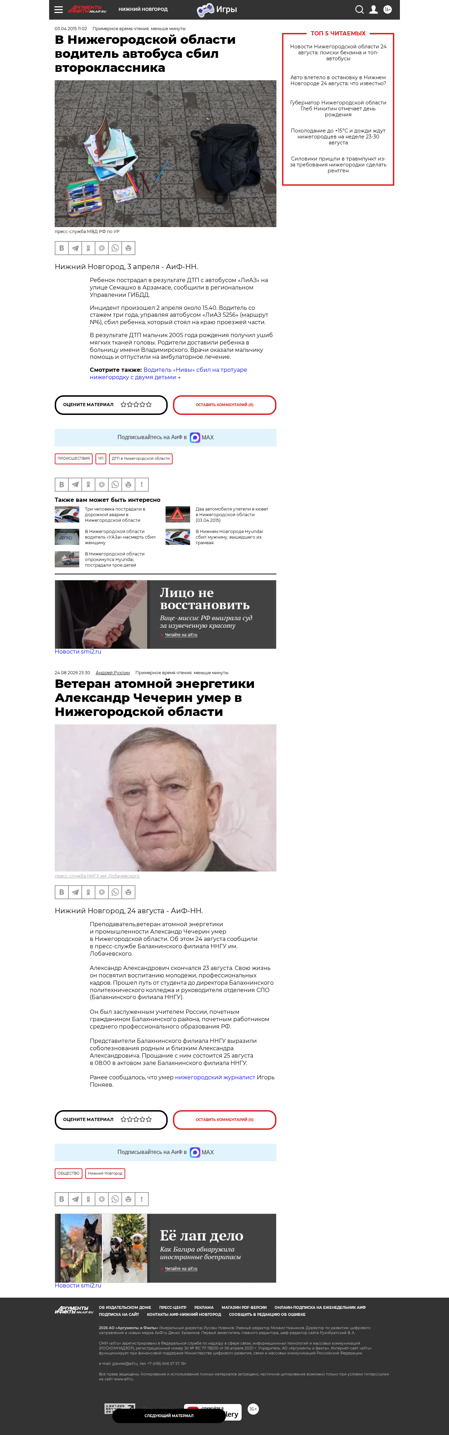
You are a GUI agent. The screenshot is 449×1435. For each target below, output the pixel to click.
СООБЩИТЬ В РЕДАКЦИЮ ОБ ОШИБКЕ (267, 1314)
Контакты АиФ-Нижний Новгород (184, 1314)
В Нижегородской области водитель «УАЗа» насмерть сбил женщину (120, 537)
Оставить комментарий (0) (225, 405)
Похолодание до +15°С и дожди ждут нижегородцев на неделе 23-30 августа (338, 137)
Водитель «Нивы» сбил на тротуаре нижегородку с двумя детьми (168, 374)
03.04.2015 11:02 (71, 28)
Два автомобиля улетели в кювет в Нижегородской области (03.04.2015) (232, 514)
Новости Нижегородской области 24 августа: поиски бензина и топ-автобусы (338, 53)
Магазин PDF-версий (244, 1307)
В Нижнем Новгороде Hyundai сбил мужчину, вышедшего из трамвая (229, 537)
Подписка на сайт (119, 1314)
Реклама (204, 1307)
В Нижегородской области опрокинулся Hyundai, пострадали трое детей (115, 559)
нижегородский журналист (215, 1077)
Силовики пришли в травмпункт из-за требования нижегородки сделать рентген (338, 165)
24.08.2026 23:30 (72, 672)
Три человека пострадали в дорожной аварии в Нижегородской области (115, 514)
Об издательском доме (125, 1307)
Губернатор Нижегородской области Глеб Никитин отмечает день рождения (338, 109)
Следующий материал (169, 1416)
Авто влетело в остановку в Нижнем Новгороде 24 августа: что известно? (338, 81)
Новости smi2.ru (78, 651)
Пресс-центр (172, 1307)
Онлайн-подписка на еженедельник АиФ (320, 1307)
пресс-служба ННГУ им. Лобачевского (97, 876)
